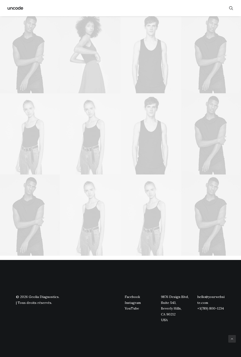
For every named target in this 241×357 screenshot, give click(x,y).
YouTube (132, 308)
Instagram (133, 303)
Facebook (132, 297)
